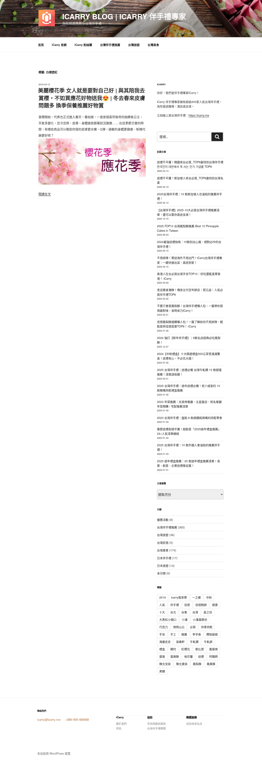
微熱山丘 (179, 627)
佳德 (187, 605)
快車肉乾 (206, 627)
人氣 (162, 605)
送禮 (201, 656)
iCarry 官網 (59, 45)
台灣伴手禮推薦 (110, 45)
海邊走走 (165, 642)
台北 (173, 612)
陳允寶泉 (181, 664)
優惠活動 (162, 520)
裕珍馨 (188, 656)
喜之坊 (207, 612)
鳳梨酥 (197, 664)
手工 (173, 634)
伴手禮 (174, 605)
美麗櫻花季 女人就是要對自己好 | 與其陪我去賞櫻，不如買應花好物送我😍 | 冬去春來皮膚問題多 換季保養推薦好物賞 (91, 98)
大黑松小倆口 (167, 619)
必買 (193, 627)
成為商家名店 (194, 723)
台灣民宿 (162, 543)
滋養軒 (180, 642)
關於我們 (121, 723)
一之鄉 (196, 597)
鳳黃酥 (211, 664)
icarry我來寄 (179, 597)
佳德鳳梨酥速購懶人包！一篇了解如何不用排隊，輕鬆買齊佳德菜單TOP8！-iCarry (190, 324)
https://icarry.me (199, 115)
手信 (162, 634)
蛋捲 (162, 656)
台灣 (195, 612)
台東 (184, 612)
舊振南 (213, 649)
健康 (215, 605)
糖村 (173, 649)
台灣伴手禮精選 (156, 728)
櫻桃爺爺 (212, 634)
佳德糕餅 (201, 605)
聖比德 (199, 649)
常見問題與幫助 (156, 723)
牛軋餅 (208, 642)
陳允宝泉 (165, 664)
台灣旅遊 (134, 45)
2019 (162, 597)
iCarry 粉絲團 (83, 45)
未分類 (161, 573)
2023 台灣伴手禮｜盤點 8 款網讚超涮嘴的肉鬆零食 (189, 418)
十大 (162, 612)
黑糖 (162, 671)
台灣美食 (153, 45)
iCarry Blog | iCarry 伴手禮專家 (124, 16)
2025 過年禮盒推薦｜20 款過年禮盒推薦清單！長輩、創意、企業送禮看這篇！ (188, 463)
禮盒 (162, 649)
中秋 (209, 597)
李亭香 (196, 634)
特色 (118, 728)
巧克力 (163, 627)
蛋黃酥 (174, 656)
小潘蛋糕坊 (200, 619)
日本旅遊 (162, 565)
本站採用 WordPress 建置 (53, 753)
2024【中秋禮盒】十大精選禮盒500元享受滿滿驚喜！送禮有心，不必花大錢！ (188, 356)
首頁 (41, 45)
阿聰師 (213, 656)
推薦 (184, 634)
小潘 (184, 619)
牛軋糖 (194, 642)
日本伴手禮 (164, 558)
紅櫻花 (185, 649)
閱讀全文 (44, 194)
